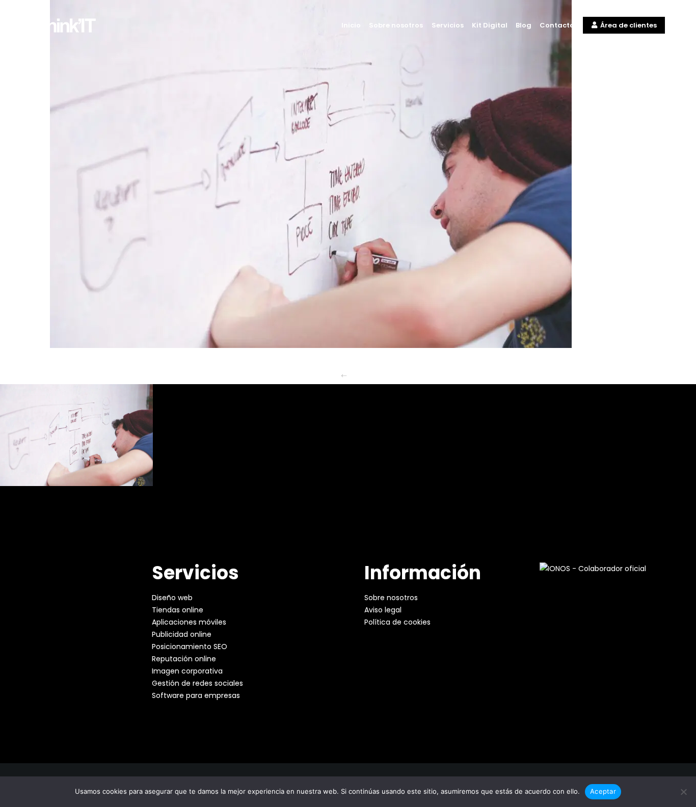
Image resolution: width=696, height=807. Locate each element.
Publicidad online (181, 634)
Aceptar (603, 791)
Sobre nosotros (391, 598)
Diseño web (172, 598)
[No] (683, 792)
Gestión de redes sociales (197, 683)
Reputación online (184, 659)
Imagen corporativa (187, 671)
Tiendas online (177, 610)
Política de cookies (397, 622)
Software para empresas (196, 695)
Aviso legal (382, 610)
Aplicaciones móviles (189, 622)
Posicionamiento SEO (189, 646)
